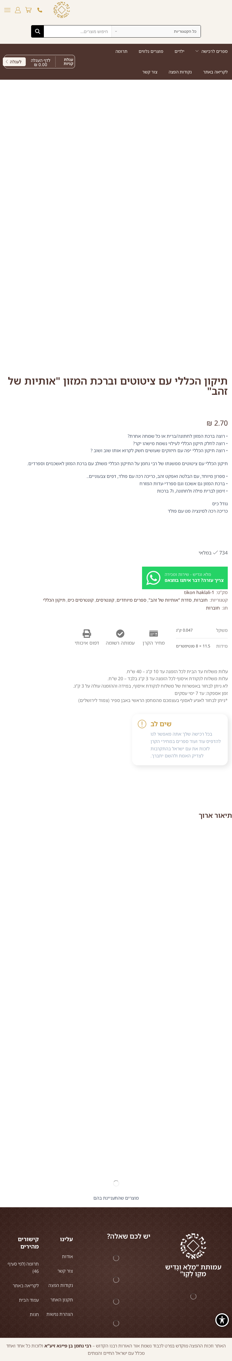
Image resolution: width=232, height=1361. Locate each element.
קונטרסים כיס (81, 600)
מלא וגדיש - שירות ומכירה (188, 574)
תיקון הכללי (54, 600)
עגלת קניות (68, 61)
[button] (28, 10)
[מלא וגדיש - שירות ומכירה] (153, 578)
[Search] (37, 31)
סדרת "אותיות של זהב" (170, 600)
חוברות (201, 600)
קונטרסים (105, 600)
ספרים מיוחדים (131, 600)
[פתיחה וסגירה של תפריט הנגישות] (222, 1320)
